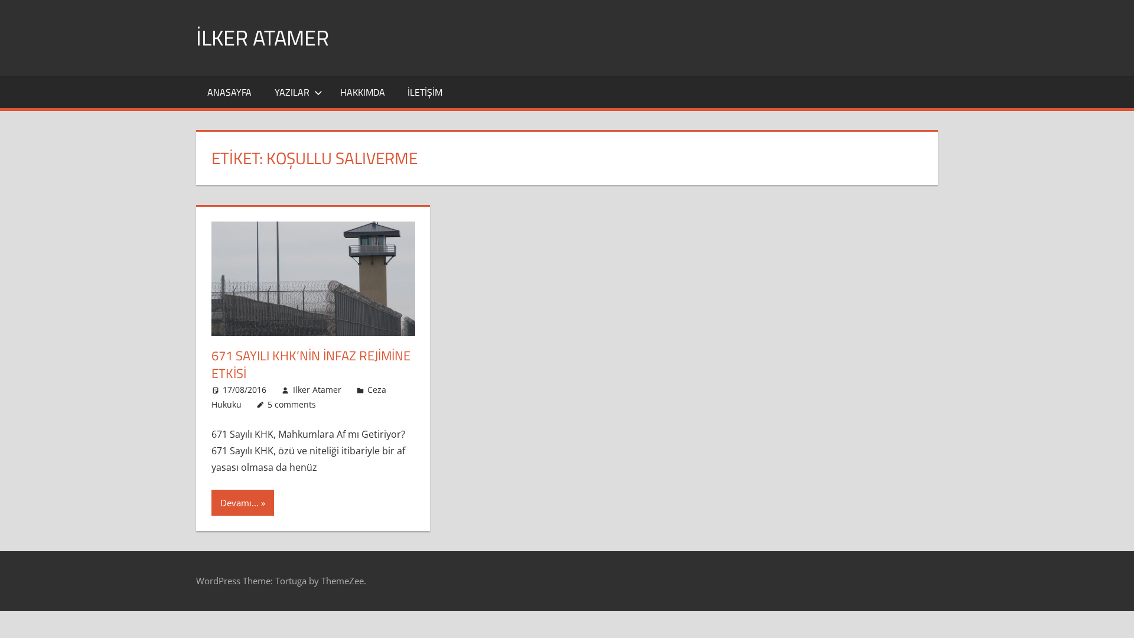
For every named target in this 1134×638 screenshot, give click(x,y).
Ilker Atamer (317, 389)
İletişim (425, 92)
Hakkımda (362, 92)
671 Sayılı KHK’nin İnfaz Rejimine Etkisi (310, 365)
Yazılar (292, 92)
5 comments (292, 404)
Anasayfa (229, 92)
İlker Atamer (262, 37)
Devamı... (239, 503)
